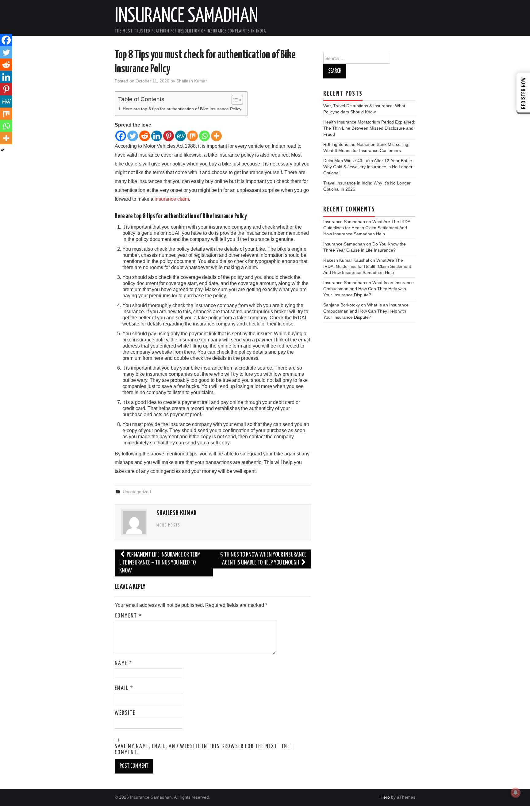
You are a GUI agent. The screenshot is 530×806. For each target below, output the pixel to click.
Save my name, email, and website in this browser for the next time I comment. (204, 749)
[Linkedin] (156, 136)
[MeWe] (180, 136)
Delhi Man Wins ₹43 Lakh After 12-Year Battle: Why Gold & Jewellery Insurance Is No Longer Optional (368, 166)
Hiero (384, 797)
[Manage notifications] (515, 792)
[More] (216, 136)
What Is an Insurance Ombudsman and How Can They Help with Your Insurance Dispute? (368, 288)
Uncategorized (137, 491)
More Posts (168, 525)
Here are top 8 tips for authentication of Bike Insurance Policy (182, 108)
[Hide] (2, 150)
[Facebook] (120, 136)
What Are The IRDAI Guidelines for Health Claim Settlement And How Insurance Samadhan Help (367, 227)
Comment (128, 616)
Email (124, 688)
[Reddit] (144, 136)
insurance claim (172, 199)
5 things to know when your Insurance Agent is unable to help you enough (263, 559)
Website (125, 713)
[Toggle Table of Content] (234, 100)
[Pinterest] (168, 136)
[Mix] (192, 136)
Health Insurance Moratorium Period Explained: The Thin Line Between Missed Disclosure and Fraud (369, 128)
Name (123, 663)
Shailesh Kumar (191, 80)
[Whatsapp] (204, 136)
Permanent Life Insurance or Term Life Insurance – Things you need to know (160, 563)
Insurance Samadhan (186, 16)
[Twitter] (132, 136)
